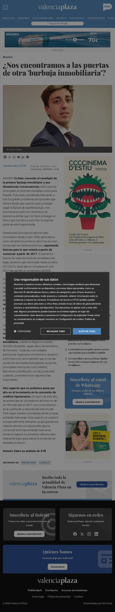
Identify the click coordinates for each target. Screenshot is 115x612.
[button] (22, 331)
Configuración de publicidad (72, 315)
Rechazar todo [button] (56, 331)
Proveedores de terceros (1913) (63, 299)
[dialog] (57, 306)
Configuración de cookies (71, 319)
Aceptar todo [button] (87, 331)
